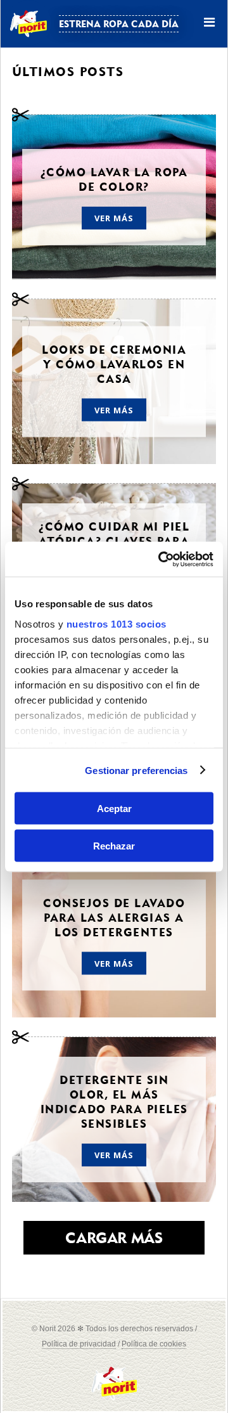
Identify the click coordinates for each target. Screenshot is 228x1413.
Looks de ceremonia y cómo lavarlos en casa (114, 364)
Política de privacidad (79, 1343)
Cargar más (113, 1238)
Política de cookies (154, 1343)
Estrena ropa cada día (119, 24)
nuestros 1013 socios (116, 623)
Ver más (114, 218)
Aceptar (114, 808)
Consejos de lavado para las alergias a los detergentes (114, 917)
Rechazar (114, 845)
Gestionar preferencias (136, 770)
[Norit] (114, 1396)
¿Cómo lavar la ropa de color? (114, 179)
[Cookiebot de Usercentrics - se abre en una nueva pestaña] (160, 559)
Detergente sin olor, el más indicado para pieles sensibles (114, 1102)
